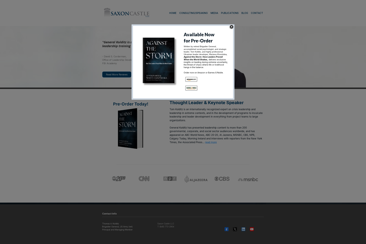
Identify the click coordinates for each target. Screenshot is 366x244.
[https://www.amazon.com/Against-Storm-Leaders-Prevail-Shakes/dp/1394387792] (191, 79)
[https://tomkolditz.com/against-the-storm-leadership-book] (160, 62)
